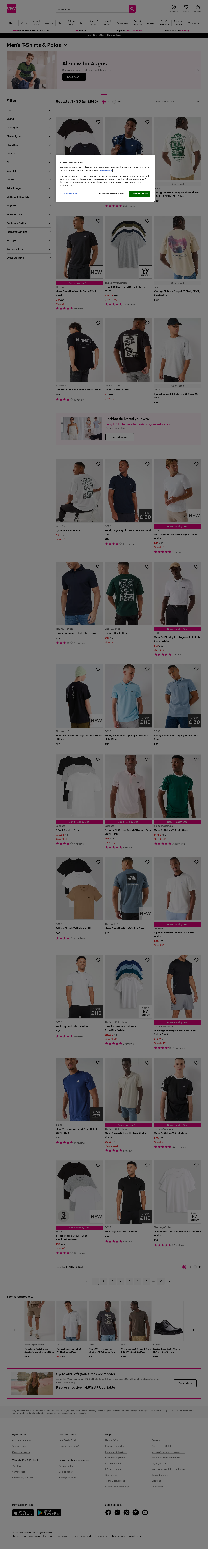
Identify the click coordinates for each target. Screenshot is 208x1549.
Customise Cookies (68, 193)
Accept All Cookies (139, 193)
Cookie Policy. (105, 170)
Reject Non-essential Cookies (112, 193)
